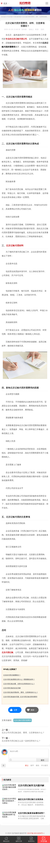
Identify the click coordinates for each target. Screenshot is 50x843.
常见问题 (9, 16)
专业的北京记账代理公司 (16, 39)
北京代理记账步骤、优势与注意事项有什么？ (19, 684)
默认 (27, 765)
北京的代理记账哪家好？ (12, 675)
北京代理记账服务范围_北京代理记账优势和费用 (20, 697)
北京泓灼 (3, 16)
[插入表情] (10, 760)
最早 (32, 765)
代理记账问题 (17, 16)
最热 (38, 765)
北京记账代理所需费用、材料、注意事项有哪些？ (35, 16)
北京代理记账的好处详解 (12, 688)
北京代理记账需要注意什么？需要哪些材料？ (19, 679)
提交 (42, 760)
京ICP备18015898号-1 (35, 833)
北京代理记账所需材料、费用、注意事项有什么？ (20, 692)
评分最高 (44, 765)
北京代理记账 (7, 652)
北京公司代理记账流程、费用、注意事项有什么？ (23, 733)
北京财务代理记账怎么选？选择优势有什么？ (21, 741)
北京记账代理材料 (15, 245)
